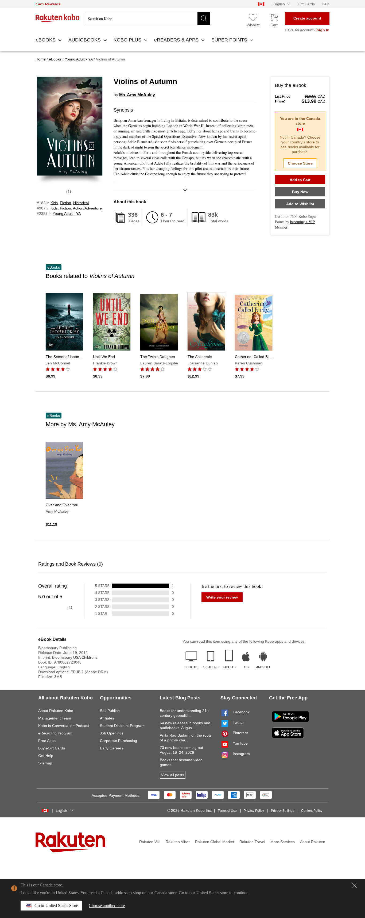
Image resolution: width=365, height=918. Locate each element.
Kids (54, 203)
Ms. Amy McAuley (137, 95)
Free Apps (47, 740)
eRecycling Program (55, 733)
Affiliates (107, 718)
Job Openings (111, 733)
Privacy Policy (254, 811)
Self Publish (110, 711)
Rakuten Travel (252, 842)
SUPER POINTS (229, 40)
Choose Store (300, 163)
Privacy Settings (282, 811)
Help (325, 4)
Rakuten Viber (178, 842)
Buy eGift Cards (51, 748)
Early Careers (111, 748)
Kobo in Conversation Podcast (63, 725)
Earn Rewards (48, 4)
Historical (81, 203)
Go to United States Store (56, 905)
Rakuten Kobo (58, 18)
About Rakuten (312, 842)
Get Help (45, 755)
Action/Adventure (87, 208)
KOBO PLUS (128, 40)
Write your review (222, 597)
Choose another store (107, 905)
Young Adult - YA (67, 213)
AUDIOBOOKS (85, 40)
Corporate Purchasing (118, 740)
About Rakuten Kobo (55, 711)
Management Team (54, 718)
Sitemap (45, 763)
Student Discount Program (122, 725)
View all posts (172, 775)
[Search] (203, 18)
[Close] (354, 885)
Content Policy (311, 811)
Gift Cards (306, 4)
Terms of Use (227, 811)
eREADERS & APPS (177, 40)
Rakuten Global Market (214, 842)
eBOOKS (46, 40)
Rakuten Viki (149, 842)
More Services (282, 842)
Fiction (65, 203)
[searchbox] (147, 18)
